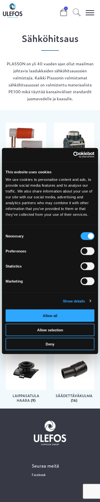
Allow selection (50, 330)
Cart (60, 10)
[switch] (87, 251)
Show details (74, 301)
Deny (50, 344)
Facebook (39, 474)
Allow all (50, 316)
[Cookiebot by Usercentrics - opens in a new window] (73, 155)
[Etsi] (77, 12)
